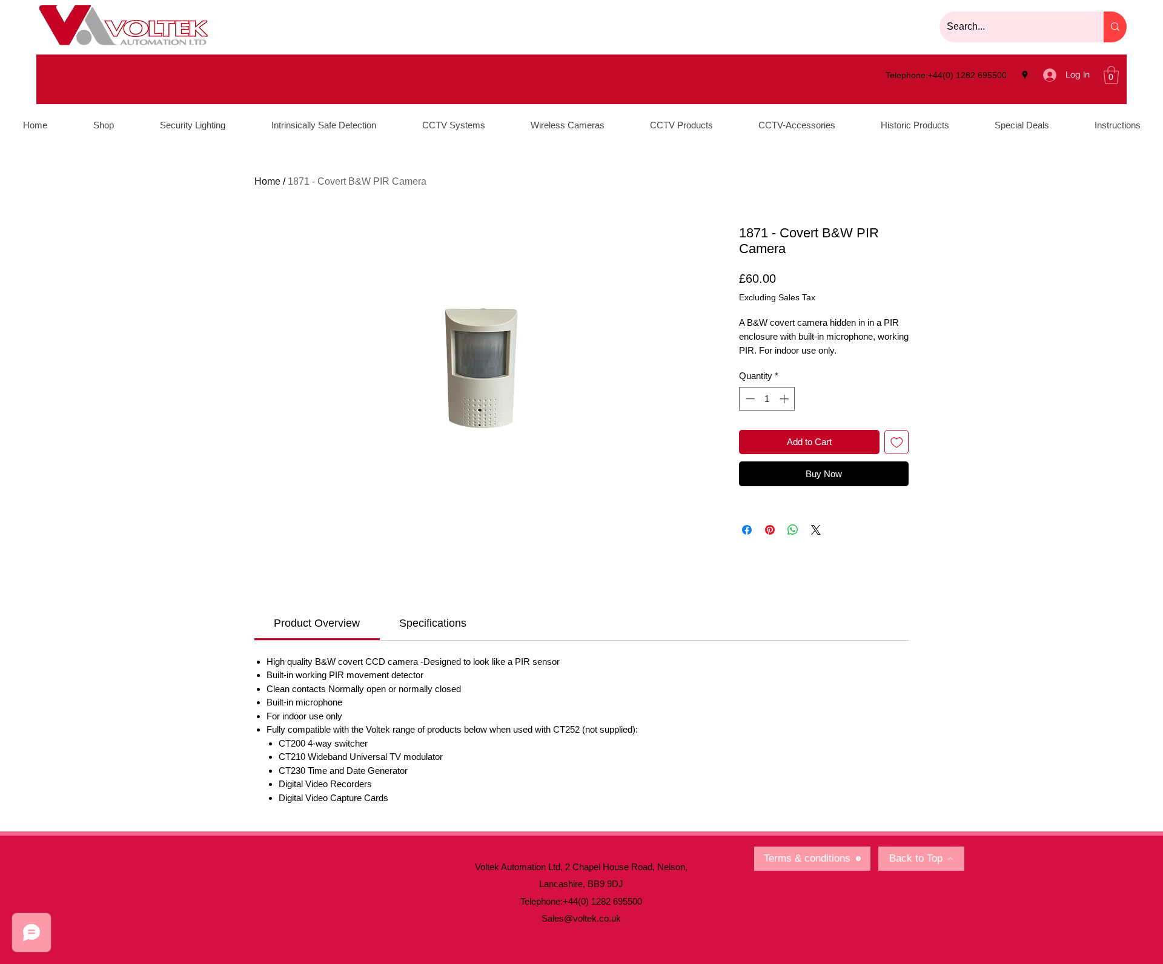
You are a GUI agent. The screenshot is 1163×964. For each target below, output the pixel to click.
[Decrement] (749, 399)
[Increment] (785, 399)
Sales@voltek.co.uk (581, 918)
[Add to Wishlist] (896, 442)
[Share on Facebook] (747, 530)
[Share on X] (816, 530)
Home (267, 181)
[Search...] (1115, 27)
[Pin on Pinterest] (770, 530)
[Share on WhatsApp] (793, 530)
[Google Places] (1025, 75)
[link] (317, 623)
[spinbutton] (767, 399)
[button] (1111, 75)
